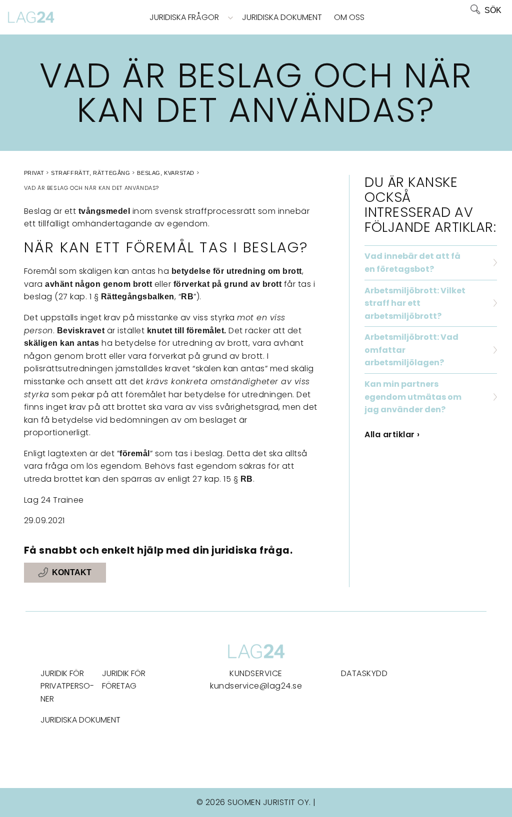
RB (187, 296)
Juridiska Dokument (282, 17)
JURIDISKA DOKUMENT (80, 720)
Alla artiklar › (392, 434)
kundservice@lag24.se (256, 686)
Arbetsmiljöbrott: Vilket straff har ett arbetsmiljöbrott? (415, 303)
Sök (493, 10)
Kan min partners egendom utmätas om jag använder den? (413, 396)
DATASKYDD (364, 673)
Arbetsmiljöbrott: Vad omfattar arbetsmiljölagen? (411, 349)
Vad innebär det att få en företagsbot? (412, 262)
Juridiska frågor (184, 17)
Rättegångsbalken (137, 296)
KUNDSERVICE (256, 673)
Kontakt (72, 573)
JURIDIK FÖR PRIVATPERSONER (67, 686)
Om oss (349, 17)
